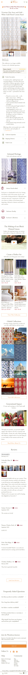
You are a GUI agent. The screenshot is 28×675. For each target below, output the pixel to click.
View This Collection (14, 315)
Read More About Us (14, 443)
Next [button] (26, 52)
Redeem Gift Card (5, 663)
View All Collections (14, 397)
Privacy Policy (5, 670)
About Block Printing (16, 662)
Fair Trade (16, 665)
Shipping (3, 660)
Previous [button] (1, 52)
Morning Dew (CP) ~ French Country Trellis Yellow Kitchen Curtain (7, 277)
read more (8, 130)
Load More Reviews (14, 580)
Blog (15, 659)
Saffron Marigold (22, 670)
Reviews (16, 664)
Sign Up (14, 646)
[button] (1, 2)
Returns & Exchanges (6, 659)
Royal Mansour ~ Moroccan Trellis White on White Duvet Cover (7, 304)
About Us (16, 660)
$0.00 (5, 673)
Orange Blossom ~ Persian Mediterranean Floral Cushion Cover (20, 304)
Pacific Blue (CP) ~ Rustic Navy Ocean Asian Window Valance (20, 277)
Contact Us (3, 661)
